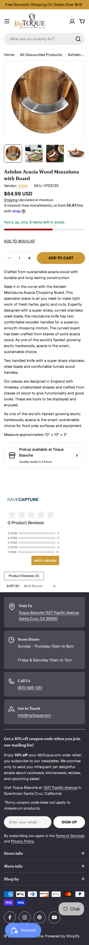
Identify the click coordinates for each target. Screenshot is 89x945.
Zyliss (23, 185)
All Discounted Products (41, 54)
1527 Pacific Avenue (60, 787)
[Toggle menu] (7, 21)
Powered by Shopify (62, 936)
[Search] (78, 39)
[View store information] (77, 455)
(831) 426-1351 (30, 687)
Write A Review (45, 560)
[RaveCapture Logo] (23, 499)
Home (9, 54)
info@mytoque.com (34, 715)
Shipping (11, 200)
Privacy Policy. (22, 841)
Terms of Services (70, 836)
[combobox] (44, 39)
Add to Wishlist (19, 241)
